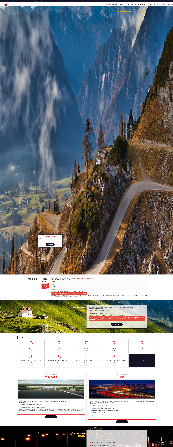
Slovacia (144, 4)
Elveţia (151, 4)
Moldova (135, 4)
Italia (157, 4)
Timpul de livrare (165, 4)
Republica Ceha (121, 4)
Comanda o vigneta (117, 324)
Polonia (138, 4)
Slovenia (148, 4)
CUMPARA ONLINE (137, 1)
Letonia (132, 4)
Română (145, 1)
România (141, 4)
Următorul (50, 244)
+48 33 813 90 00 (38, 1)
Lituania (128, 4)
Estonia (125, 4)
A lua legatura (170, 4)
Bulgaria (116, 4)
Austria (113, 4)
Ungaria (154, 4)
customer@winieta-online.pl (126, 1)
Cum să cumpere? (108, 4)
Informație (160, 4)
